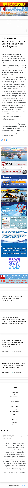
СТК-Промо (22, 485)
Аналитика (14, 392)
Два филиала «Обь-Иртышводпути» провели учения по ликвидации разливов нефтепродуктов (13, 365)
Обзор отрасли (14, 397)
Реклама (19, 23)
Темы (14, 394)
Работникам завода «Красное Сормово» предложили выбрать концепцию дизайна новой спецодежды (12, 343)
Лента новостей (14, 390)
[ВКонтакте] (2, 140)
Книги (18, 20)
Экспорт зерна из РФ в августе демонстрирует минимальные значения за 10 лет (12, 298)
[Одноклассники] (4, 140)
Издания (8, 20)
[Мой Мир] (6, 140)
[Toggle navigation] (24, 30)
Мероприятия (15, 401)
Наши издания (14, 411)
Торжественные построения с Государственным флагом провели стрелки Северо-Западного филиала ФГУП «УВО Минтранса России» (14, 320)
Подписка (8, 23)
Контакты (19, 26)
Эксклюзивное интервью (14, 399)
